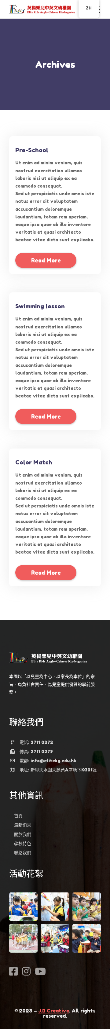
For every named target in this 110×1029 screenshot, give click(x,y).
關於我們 (22, 834)
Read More (46, 260)
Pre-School (31, 149)
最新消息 (22, 824)
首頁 (18, 815)
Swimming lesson (40, 305)
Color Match (33, 462)
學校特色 (22, 843)
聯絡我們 (22, 852)
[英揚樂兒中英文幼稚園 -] (42, 8)
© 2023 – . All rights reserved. (55, 1013)
